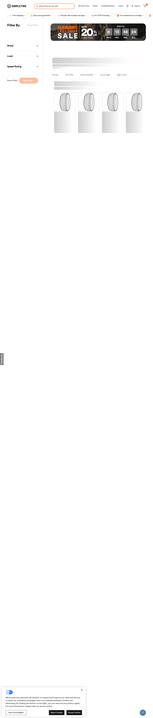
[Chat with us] (143, 713)
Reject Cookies (57, 712)
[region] (44, 702)
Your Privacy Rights (16, 712)
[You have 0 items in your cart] (144, 6)
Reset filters (12, 80)
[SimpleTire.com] (16, 6)
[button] (22, 45)
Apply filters (28, 80)
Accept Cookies (74, 712)
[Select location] (127, 6)
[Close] (81, 689)
